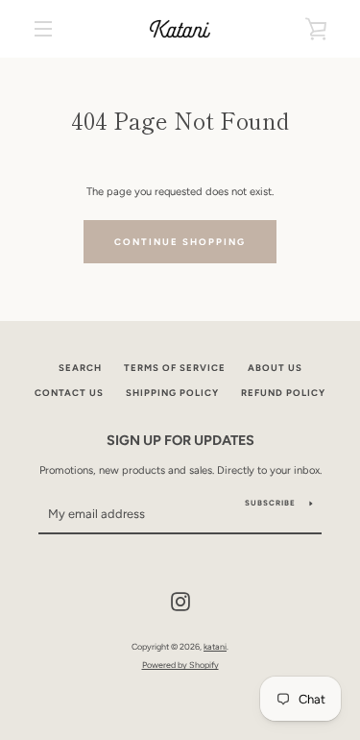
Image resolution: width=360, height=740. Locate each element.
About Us (275, 367)
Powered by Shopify (180, 664)
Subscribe (270, 502)
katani (215, 646)
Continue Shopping (180, 241)
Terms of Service (175, 367)
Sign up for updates (180, 440)
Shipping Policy (172, 392)
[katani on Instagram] (180, 600)
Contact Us (69, 392)
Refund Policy (283, 392)
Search (80, 367)
